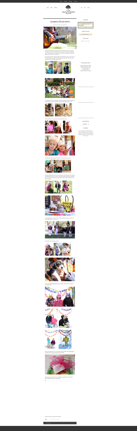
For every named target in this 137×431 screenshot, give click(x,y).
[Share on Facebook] (55, 419)
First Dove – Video (86, 69)
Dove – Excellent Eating (86, 68)
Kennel (55, 7)
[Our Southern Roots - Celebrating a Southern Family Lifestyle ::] (68, 15)
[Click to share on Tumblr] (52, 419)
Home (61, 1)
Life (85, 7)
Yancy (52, 56)
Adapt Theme (70, 429)
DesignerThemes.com (76, 429)
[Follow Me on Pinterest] (86, 41)
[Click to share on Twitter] (58, 419)
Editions (70, 1)
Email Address (81, 25)
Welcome (65, 1)
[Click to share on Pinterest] (54, 419)
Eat (81, 7)
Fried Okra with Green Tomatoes (85, 70)
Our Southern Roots (64, 24)
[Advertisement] (86, 80)
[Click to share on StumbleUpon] (57, 419)
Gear (88, 7)
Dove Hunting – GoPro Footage (85, 65)
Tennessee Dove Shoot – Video (85, 66)
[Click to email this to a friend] (51, 419)
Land (48, 7)
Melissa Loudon (54, 283)
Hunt (51, 7)
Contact (75, 1)
